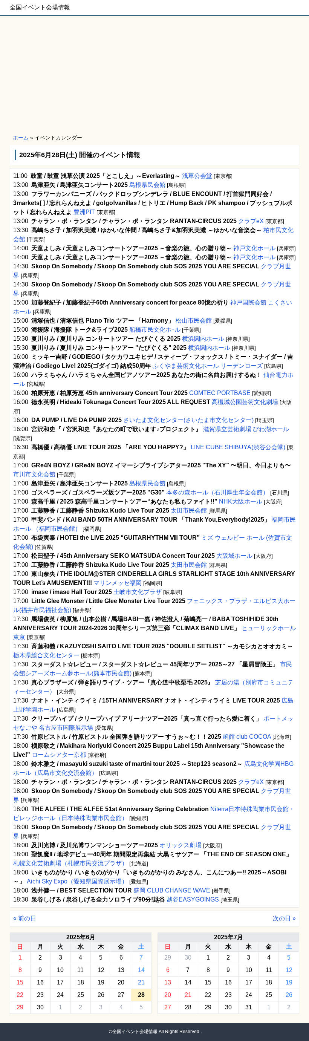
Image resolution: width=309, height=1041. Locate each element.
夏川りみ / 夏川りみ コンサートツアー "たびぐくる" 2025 (109, 347)
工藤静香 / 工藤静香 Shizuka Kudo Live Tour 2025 (100, 510)
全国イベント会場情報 (40, 7)
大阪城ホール (234, 556)
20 (121, 982)
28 (188, 1007)
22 (20, 995)
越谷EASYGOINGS (192, 899)
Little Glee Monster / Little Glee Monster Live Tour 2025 (108, 601)
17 (60, 982)
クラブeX (251, 221)
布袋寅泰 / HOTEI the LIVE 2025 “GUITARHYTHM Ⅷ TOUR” (115, 537)
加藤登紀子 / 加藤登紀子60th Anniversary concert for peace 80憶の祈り (130, 302)
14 (141, 970)
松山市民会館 (193, 320)
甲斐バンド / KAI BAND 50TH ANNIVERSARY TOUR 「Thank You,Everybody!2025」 (150, 519)
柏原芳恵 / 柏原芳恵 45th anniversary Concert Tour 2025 (109, 393)
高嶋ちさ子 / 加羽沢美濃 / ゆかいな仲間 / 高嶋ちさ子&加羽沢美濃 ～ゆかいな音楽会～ (146, 230)
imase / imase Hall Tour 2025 (71, 592)
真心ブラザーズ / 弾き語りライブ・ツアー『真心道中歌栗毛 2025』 (122, 682)
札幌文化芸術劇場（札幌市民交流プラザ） (71, 863)
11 (80, 970)
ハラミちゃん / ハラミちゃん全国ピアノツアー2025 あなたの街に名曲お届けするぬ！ (146, 375)
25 (80, 995)
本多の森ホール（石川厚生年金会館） (217, 492)
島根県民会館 (147, 185)
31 (248, 1007)
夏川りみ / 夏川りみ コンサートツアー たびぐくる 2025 (106, 338)
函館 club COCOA (246, 736)
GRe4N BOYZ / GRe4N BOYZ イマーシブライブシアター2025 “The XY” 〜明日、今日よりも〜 (161, 465)
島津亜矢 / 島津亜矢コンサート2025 (79, 185)
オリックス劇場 (180, 845)
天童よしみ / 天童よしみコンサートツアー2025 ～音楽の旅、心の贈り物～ (131, 248)
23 (40, 995)
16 (40, 982)
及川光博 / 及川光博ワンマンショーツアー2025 (94, 845)
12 (101, 970)
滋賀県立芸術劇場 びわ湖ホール (245, 429)
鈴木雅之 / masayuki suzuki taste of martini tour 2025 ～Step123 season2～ (137, 764)
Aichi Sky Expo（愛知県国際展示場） (77, 881)
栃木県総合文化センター (47, 655)
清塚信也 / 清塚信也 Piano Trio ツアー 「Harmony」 (102, 320)
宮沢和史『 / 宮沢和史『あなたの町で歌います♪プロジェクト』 (116, 429)
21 (141, 982)
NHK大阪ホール (240, 501)
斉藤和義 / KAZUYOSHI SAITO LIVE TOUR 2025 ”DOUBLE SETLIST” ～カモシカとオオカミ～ (162, 646)
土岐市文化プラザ (137, 592)
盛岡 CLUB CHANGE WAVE (172, 890)
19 (101, 982)
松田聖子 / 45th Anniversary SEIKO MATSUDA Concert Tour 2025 (123, 556)
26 (101, 995)
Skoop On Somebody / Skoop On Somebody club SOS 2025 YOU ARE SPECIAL (145, 266)
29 (20, 1007)
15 (20, 982)
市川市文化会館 (35, 474)
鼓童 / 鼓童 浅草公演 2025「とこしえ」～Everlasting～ (106, 176)
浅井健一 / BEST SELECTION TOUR (81, 890)
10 (60, 970)
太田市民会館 (188, 510)
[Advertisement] (154, 75)
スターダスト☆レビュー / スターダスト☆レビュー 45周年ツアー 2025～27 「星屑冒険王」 (154, 664)
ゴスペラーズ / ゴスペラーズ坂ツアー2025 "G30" (98, 492)
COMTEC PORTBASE (220, 393)
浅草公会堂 (197, 176)
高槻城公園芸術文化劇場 (245, 402)
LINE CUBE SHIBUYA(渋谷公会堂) (238, 447)
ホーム (21, 138)
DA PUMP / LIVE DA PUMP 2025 (76, 420)
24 (60, 995)
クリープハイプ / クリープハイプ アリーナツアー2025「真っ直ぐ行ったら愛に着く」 (146, 718)
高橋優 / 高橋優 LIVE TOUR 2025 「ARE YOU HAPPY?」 (110, 447)
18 (80, 982)
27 (121, 995)
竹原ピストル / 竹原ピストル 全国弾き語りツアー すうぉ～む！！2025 (126, 736)
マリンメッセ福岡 (117, 583)
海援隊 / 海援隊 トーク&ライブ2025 (79, 329)
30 (40, 1007)
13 (121, 970)
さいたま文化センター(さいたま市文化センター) (188, 420)
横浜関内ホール (203, 338)
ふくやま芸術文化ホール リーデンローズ (207, 366)
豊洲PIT (84, 212)
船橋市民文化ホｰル (155, 329)
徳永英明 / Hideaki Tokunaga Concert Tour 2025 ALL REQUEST (120, 402)
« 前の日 (24, 918)
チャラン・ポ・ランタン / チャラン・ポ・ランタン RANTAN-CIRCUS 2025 (134, 221)
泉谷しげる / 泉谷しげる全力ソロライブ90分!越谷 (98, 899)
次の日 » (284, 918)
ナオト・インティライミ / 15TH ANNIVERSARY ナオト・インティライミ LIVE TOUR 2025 (155, 700)
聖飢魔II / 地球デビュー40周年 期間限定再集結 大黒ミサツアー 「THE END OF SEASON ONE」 (161, 854)
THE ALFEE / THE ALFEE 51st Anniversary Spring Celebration (120, 809)
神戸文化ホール (254, 248)
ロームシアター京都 (58, 755)
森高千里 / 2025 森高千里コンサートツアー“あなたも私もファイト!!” (124, 501)
